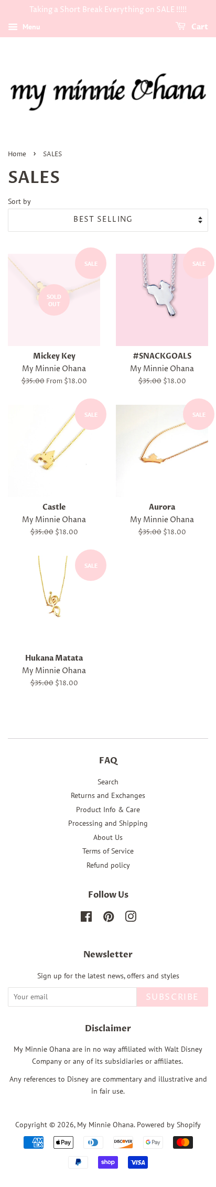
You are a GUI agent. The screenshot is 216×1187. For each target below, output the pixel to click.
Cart (199, 27)
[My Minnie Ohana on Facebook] (86, 918)
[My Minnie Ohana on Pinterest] (108, 918)
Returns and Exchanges (108, 795)
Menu (30, 26)
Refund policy (108, 865)
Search (108, 781)
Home (17, 154)
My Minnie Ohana (105, 1124)
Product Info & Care (108, 809)
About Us (108, 837)
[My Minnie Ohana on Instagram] (130, 918)
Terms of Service (108, 851)
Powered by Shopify (169, 1124)
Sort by (19, 201)
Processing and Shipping (108, 823)
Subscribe (172, 997)
